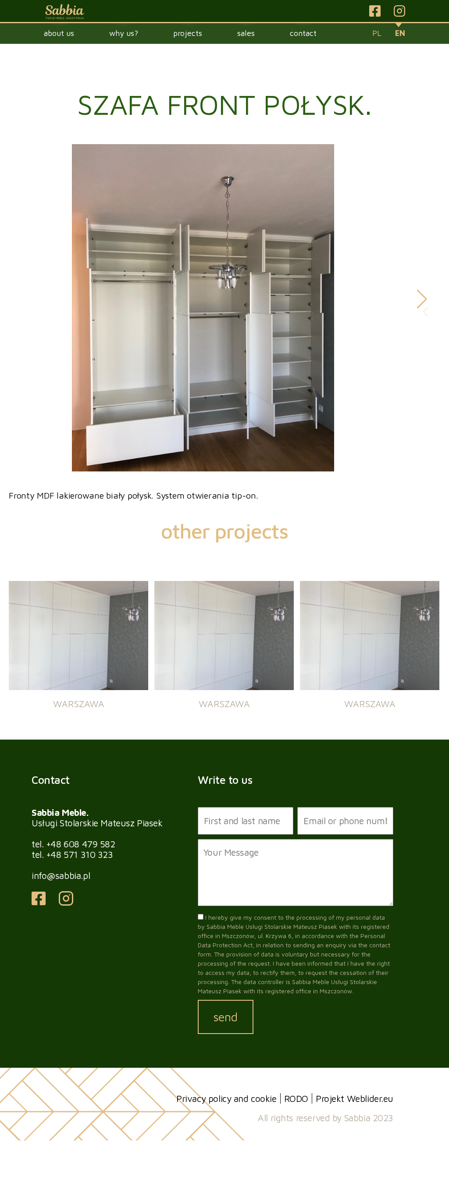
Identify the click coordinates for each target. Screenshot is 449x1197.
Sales (246, 33)
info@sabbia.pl (61, 875)
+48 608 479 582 (80, 844)
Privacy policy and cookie (226, 1098)
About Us (59, 33)
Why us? (123, 33)
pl (376, 33)
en (400, 33)
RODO (296, 1098)
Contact (303, 33)
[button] (422, 299)
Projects (187, 33)
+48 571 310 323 (79, 854)
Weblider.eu (370, 1098)
